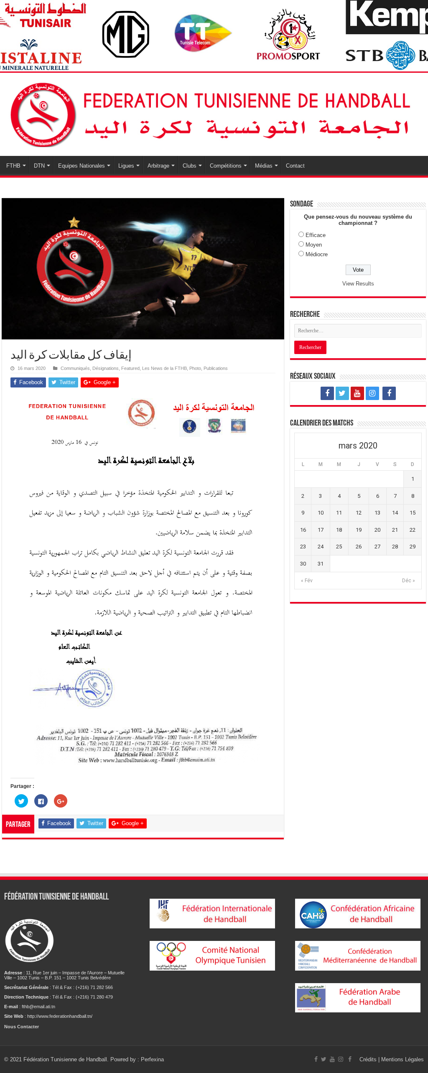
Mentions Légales (402, 1059)
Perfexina (152, 1059)
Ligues (126, 166)
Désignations (105, 368)
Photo (195, 368)
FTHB (13, 166)
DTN (39, 166)
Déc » (408, 581)
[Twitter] (342, 393)
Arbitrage (158, 166)
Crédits (368, 1059)
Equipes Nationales (81, 166)
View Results (358, 283)
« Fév (307, 581)
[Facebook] (327, 393)
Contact (295, 166)
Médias (264, 166)
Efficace (316, 235)
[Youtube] (357, 393)
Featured (130, 368)
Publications (216, 368)
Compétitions (226, 166)
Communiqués (75, 368)
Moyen (314, 245)
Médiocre (317, 254)
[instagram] (372, 393)
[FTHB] (214, 113)
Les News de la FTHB (164, 368)
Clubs (189, 166)
